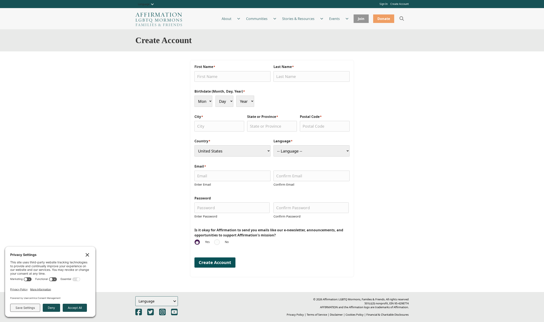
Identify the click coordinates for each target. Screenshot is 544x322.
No (227, 242)
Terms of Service (317, 314)
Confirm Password (286, 216)
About (226, 18)
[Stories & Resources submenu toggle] (321, 18)
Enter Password (205, 216)
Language (144, 4)
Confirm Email (283, 184)
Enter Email (202, 184)
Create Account (399, 4)
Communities (257, 18)
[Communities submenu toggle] (275, 18)
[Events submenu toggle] (347, 18)
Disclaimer (336, 314)
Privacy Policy (295, 314)
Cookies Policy (355, 314)
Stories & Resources (298, 18)
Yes (207, 242)
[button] (152, 4)
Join (361, 18)
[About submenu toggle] (238, 18)
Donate (383, 18)
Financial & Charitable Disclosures (387, 314)
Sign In (384, 4)
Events (334, 18)
